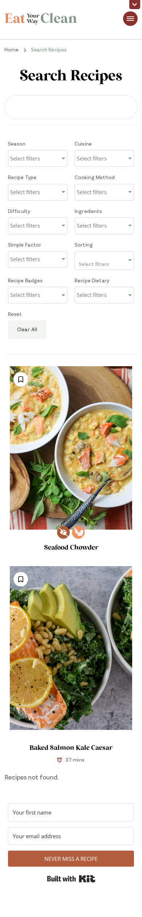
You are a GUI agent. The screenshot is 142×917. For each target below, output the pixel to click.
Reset (15, 314)
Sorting (84, 244)
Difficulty (19, 211)
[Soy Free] (78, 532)
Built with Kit (71, 878)
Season (17, 143)
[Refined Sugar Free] (63, 532)
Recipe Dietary (92, 280)
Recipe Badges (25, 280)
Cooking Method (95, 177)
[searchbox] (37, 158)
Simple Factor (25, 244)
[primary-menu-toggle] (130, 18)
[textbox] (104, 260)
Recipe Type (22, 177)
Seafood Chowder (71, 548)
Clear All (27, 329)
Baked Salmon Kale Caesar (71, 748)
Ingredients (88, 211)
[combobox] (37, 158)
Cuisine (83, 143)
